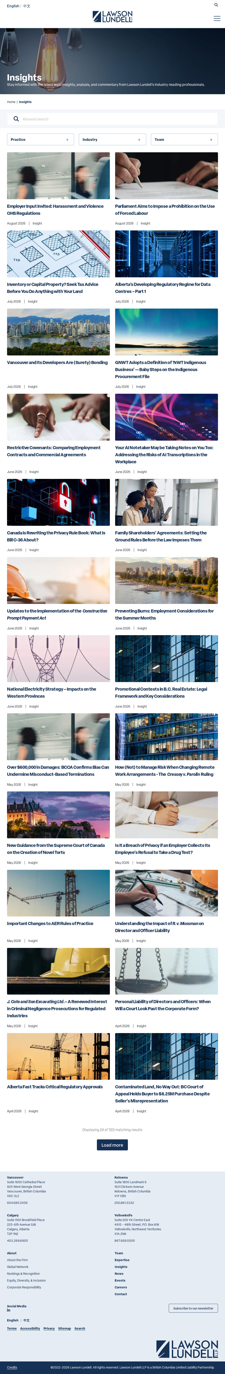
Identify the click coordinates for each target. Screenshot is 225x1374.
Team (119, 1253)
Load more (112, 1145)
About (11, 1253)
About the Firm (17, 1260)
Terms (12, 1328)
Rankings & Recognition (23, 1273)
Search (79, 1328)
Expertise (122, 1260)
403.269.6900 (17, 1240)
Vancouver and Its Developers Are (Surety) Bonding (57, 362)
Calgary (13, 1215)
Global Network (17, 1267)
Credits (12, 1367)
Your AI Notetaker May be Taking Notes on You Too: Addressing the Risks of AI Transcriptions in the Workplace (164, 455)
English (13, 5)
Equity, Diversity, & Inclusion (26, 1280)
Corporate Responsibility (24, 1287)
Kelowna (121, 1177)
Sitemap (64, 1328)
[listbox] (40, 139)
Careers (121, 1287)
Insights (121, 1266)
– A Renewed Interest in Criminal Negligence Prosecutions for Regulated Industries (57, 1009)
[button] (216, 5)
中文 (26, 5)
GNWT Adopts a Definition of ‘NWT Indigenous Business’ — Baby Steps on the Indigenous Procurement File (161, 369)
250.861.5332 (124, 1203)
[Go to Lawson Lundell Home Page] (112, 16)
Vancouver (15, 1177)
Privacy (49, 1328)
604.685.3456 (17, 1203)
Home (11, 102)
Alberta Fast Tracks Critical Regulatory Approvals (55, 1087)
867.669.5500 (124, 1240)
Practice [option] (18, 139)
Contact (121, 1294)
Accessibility (30, 1328)
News (119, 1273)
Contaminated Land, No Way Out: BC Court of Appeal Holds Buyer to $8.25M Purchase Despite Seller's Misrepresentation (162, 1094)
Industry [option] (90, 139)
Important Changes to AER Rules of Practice (50, 923)
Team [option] (159, 139)
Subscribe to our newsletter (193, 1308)
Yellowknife (123, 1215)
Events (120, 1280)
